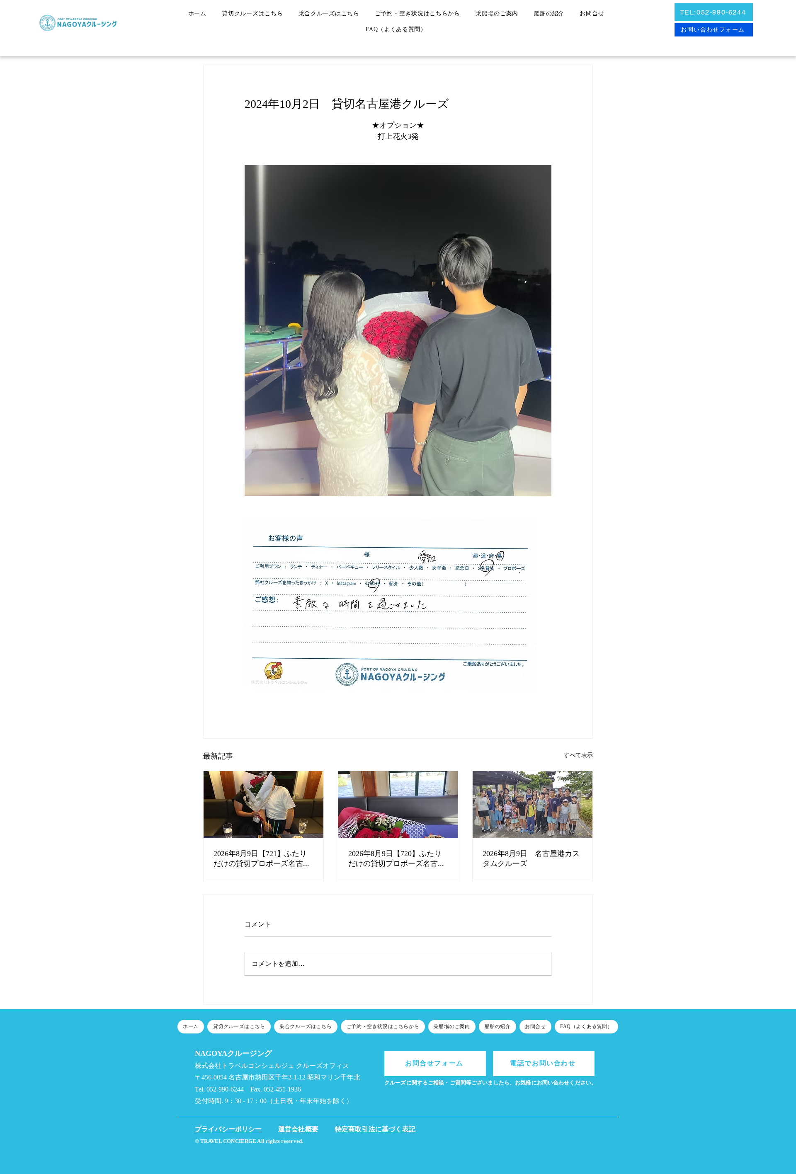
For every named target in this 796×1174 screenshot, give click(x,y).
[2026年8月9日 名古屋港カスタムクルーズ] (532, 804)
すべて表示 (578, 755)
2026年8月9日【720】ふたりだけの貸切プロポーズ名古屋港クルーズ (396, 859)
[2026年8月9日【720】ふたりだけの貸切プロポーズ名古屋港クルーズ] (398, 804)
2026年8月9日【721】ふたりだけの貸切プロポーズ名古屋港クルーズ (262, 859)
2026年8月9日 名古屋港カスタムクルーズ (531, 859)
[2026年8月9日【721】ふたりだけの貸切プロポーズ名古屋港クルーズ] (263, 804)
